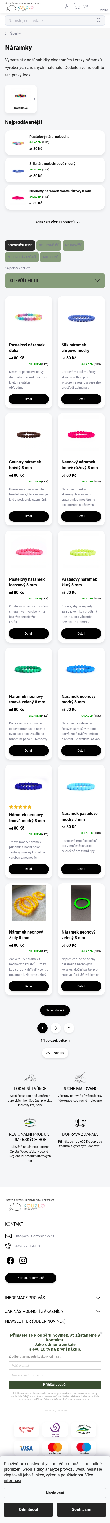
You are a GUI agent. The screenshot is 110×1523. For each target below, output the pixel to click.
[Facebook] (9, 1259)
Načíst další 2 (55, 1010)
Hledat (98, 20)
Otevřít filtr (24, 280)
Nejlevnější (49, 245)
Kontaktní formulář (31, 1278)
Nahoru (59, 1053)
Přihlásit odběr (55, 1384)
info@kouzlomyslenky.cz (34, 1236)
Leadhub (62, 1410)
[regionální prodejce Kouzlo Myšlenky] (83, 1429)
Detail (29, 399)
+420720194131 (28, 1246)
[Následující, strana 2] (56, 1028)
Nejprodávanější (22, 257)
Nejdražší (73, 245)
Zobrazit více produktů (55, 222)
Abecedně (50, 257)
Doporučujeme (20, 245)
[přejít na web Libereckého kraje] (26, 1429)
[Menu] (103, 6)
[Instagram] (22, 1259)
